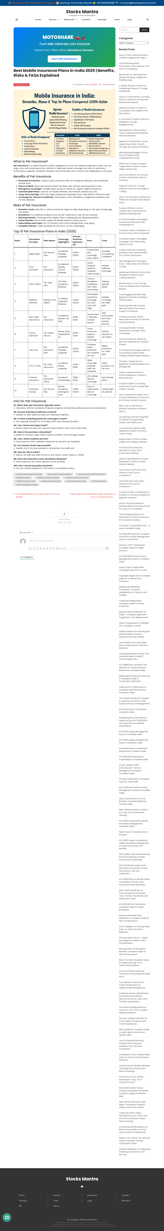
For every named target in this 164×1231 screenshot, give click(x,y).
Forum (38, 19)
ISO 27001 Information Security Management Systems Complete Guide (134, 790)
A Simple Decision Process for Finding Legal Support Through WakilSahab (133, 88)
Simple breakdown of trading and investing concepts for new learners (134, 1152)
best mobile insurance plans (60, 474)
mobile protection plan (50, 481)
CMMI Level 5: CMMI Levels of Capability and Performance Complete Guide (132, 690)
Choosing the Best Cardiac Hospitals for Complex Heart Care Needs (132, 330)
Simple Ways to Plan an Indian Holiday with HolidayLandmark (133, 440)
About (56, 1206)
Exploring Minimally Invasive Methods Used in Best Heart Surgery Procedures (132, 308)
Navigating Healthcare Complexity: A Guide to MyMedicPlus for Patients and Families (133, 590)
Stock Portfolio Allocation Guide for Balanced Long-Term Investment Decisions (134, 963)
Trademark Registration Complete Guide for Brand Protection (131, 603)
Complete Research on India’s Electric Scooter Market (38, 495)
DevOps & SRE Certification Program (34, 3)
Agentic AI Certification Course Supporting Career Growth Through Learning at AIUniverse (133, 144)
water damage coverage (26, 484)
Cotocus (82, 1226)
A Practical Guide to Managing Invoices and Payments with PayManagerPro (133, 222)
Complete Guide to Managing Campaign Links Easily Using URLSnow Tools (133, 241)
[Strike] (40, 548)
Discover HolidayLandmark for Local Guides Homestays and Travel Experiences (133, 1021)
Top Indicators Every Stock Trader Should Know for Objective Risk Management (132, 985)
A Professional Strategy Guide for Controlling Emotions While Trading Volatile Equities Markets (134, 353)
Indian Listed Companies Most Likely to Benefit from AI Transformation (91, 495)
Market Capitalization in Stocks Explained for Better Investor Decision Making (133, 461)
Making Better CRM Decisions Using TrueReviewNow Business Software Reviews (133, 133)
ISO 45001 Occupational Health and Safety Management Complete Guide (133, 823)
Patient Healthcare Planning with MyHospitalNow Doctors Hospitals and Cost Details (134, 634)
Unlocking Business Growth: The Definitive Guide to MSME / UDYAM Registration (134, 656)
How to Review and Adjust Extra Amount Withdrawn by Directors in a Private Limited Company (134, 397)
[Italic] (34, 548)
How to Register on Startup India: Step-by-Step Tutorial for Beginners (134, 929)
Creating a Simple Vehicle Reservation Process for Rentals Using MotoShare (134, 319)
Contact (86, 19)
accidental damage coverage (29, 474)
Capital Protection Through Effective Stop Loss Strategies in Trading (134, 188)
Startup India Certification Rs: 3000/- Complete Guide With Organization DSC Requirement (133, 614)
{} (60, 548)
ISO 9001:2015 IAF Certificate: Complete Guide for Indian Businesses (132, 907)
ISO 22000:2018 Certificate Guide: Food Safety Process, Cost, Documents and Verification (134, 882)
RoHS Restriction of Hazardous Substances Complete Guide (133, 750)
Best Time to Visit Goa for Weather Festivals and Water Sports (133, 408)
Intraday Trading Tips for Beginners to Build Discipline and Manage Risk (134, 364)
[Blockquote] (50, 548)
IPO (20, 1206)
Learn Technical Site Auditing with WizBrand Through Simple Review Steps (134, 200)
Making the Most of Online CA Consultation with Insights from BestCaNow (133, 110)
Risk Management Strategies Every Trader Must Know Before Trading (134, 264)
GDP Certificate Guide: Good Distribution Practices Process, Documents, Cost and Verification (133, 869)
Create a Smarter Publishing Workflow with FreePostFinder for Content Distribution (133, 252)
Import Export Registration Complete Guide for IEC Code (133, 568)
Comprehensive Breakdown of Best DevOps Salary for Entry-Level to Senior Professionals (133, 1129)
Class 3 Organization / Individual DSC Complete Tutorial (134, 624)
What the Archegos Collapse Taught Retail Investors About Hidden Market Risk (133, 166)
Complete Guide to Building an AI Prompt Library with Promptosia (134, 232)
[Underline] (37, 548)
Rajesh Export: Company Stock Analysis (133, 833)
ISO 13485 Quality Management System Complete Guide (133, 741)
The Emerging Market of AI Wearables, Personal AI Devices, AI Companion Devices (134, 517)
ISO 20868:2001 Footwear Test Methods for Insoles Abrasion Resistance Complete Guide (133, 667)
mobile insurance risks (25, 481)
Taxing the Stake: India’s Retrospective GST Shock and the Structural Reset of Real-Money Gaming (133, 1117)
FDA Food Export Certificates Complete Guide (132, 710)
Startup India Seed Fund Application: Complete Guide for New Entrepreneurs (134, 918)
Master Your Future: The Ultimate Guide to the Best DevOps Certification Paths (134, 1141)
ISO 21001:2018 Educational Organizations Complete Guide (133, 758)
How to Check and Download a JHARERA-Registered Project (133, 56)
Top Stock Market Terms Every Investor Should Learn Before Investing (133, 177)
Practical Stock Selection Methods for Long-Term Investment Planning (131, 450)
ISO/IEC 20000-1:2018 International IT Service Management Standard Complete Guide (130, 769)
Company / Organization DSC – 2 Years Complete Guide (134, 527)
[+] (64, 548)
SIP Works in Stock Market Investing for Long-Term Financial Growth (131, 1079)
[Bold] (30, 548)
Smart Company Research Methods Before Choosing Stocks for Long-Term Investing (134, 506)
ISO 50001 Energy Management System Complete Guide (133, 733)
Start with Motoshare (64, 58)
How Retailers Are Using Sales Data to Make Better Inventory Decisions (133, 645)
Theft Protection (99, 481)
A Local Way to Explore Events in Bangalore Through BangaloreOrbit (134, 122)
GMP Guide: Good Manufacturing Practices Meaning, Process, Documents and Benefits (134, 857)
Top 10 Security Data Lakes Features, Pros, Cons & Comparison (131, 484)
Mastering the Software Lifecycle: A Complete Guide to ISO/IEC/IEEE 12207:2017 (134, 679)
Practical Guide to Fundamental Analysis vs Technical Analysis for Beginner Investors (134, 495)
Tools (117, 19)
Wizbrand (85, 1224)
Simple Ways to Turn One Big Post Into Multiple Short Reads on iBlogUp (134, 286)
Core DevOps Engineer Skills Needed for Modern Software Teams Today (132, 431)
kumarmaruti (108, 84)
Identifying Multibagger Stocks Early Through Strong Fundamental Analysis (133, 155)
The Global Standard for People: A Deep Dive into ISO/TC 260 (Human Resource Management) (134, 701)
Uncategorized (21, 85)
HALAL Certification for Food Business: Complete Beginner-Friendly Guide (133, 801)
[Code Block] (54, 548)
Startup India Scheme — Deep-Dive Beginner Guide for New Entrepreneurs (133, 940)
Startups (102, 19)
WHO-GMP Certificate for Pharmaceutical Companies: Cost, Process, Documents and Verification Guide (133, 894)
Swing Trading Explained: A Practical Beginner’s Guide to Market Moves (132, 375)
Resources (69, 19)
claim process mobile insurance (91, 474)
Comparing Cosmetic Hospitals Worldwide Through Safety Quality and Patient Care (133, 420)
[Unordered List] (47, 548)
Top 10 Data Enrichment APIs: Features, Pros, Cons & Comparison (132, 472)
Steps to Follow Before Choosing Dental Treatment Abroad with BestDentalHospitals (134, 99)
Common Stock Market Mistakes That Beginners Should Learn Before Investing (134, 1068)
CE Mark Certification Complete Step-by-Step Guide (134, 780)
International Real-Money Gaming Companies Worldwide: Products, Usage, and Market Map (134, 1092)
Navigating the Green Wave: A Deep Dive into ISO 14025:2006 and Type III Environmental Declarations (133, 721)
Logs (129, 19)
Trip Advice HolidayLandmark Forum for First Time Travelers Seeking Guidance (133, 1010)
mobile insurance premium (76, 478)
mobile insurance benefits (48, 478)
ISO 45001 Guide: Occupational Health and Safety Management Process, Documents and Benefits (134, 844)
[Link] (57, 548)
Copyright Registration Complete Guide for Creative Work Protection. (134, 578)
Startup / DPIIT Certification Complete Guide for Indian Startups (132, 548)
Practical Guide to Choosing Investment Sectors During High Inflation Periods (134, 386)
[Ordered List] (44, 548)
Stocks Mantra (82, 12)
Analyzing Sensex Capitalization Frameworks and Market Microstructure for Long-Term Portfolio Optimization (134, 997)
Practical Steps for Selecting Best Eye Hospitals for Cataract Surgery (134, 342)
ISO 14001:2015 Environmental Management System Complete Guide (134, 559)
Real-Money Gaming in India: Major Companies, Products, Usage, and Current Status (132, 1104)
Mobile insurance (23, 478)
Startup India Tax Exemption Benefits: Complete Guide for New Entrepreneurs (132, 951)
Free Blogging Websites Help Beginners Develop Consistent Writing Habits (133, 297)
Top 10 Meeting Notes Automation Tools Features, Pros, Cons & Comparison (134, 66)
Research (126, 1200)
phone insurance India (76, 481)
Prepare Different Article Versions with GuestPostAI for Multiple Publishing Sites (133, 211)
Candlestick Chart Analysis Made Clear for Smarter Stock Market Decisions (134, 1057)
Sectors (52, 19)
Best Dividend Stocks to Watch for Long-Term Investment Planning (133, 812)
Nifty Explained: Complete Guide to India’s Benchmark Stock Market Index (134, 1032)
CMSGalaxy (74, 1223)
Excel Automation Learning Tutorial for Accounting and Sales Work (134, 974)
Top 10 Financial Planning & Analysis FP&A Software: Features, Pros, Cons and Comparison (131, 1044)
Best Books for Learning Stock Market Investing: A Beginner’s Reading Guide (133, 77)
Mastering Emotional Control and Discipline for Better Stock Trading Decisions (134, 275)
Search (144, 30)
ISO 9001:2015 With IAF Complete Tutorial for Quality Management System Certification (134, 537)
